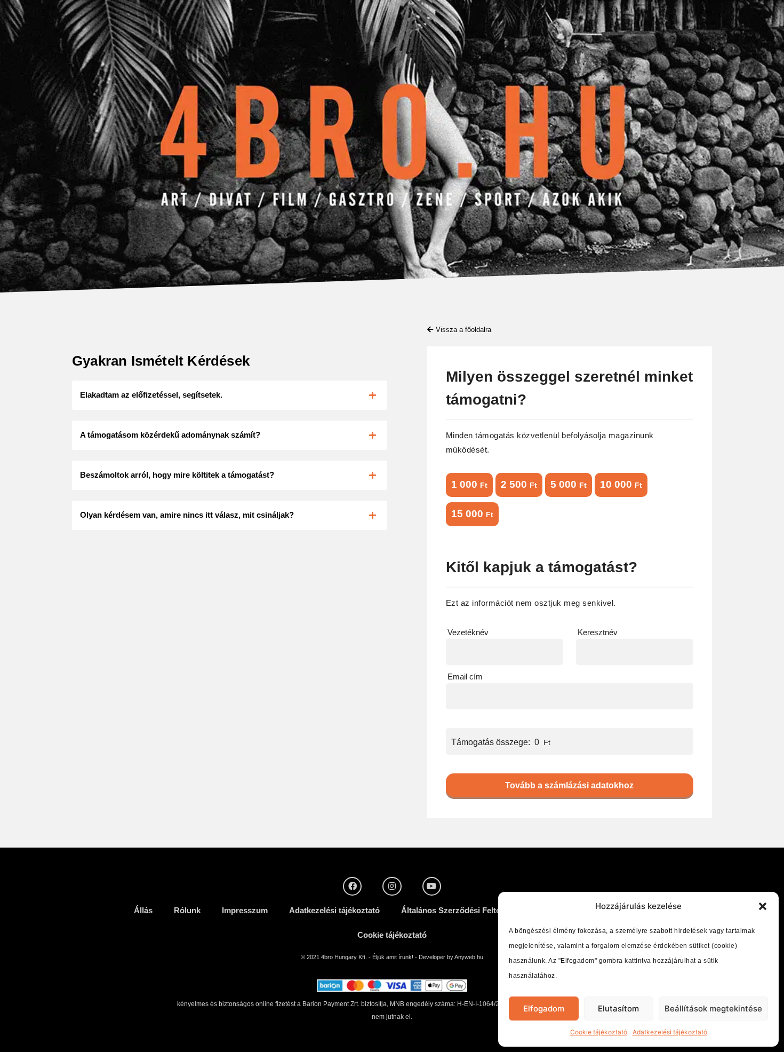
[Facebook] (352, 886)
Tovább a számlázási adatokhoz (569, 785)
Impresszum (245, 910)
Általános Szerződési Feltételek (459, 910)
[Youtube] (431, 886)
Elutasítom (618, 1008)
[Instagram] (391, 886)
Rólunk (187, 910)
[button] (762, 906)
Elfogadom (543, 1008)
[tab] (229, 395)
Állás (143, 910)
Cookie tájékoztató (598, 1032)
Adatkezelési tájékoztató (670, 1032)
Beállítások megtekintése (713, 1008)
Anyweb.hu (468, 957)
